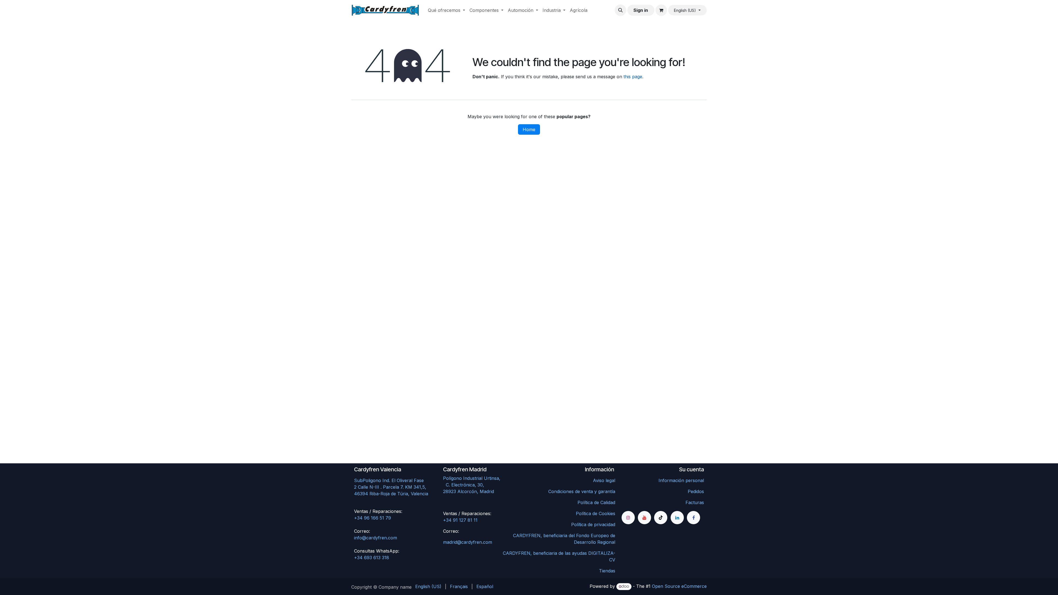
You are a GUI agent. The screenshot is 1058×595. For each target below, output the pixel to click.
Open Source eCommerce (679, 586)
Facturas (694, 502)
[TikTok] (660, 517)
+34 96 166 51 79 (372, 518)
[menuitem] (446, 10)
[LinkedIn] (677, 517)
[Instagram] (628, 517)
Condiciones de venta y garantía (581, 491)
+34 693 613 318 (371, 557)
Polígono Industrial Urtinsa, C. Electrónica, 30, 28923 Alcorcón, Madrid (483, 484)
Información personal (681, 480)
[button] (620, 10)
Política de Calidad (596, 502)
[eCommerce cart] (661, 10)
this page (633, 76)
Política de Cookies (595, 513)
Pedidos (696, 491)
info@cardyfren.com (375, 537)
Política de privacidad (593, 524)
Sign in (640, 10)
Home (529, 129)
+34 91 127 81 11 (460, 520)
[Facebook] (693, 517)
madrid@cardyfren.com (467, 542)
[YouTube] (644, 517)
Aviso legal (604, 480)
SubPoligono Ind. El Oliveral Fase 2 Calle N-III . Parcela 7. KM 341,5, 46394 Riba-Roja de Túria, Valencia (391, 487)
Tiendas (607, 571)
